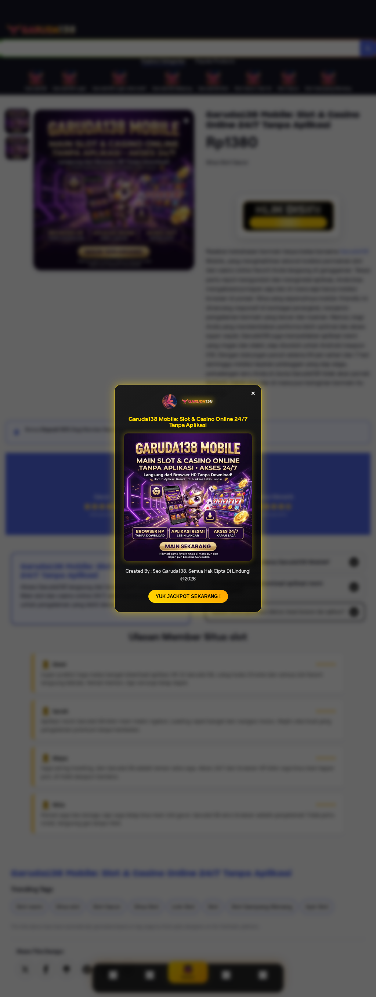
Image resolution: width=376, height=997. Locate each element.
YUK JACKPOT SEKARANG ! (188, 596)
